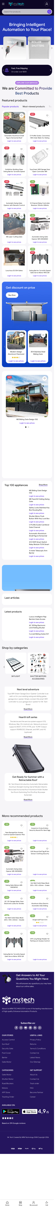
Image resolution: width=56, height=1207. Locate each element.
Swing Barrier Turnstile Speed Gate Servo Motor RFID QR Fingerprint (40, 273)
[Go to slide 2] (28, 427)
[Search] (49, 12)
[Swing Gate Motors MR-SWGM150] (14, 881)
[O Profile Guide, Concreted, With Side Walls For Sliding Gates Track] (40, 123)
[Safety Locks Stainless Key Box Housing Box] (16, 509)
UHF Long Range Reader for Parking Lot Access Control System (40, 941)
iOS (44, 721)
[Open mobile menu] (3, 3)
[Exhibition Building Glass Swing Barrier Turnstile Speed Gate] (14, 156)
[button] (51, 48)
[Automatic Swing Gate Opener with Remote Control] (14, 190)
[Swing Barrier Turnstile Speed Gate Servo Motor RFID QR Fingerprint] (40, 258)
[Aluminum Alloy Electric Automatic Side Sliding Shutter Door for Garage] (40, 898)
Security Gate (7, 1048)
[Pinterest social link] (30, 1028)
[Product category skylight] (15, 666)
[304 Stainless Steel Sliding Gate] (38, 340)
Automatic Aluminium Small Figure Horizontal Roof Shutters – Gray (38, 535)
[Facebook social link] (16, 1028)
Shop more (43, 485)
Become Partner (36, 1092)
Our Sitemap (35, 1062)
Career (33, 1097)
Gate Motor (6, 1062)
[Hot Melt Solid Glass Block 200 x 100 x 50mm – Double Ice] (14, 914)
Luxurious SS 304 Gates (14, 270)
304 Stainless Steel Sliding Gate (38, 353)
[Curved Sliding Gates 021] (16, 635)
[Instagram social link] (21, 1028)
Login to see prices (36, 622)
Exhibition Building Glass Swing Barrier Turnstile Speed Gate (14, 171)
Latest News (35, 1057)
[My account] (47, 3)
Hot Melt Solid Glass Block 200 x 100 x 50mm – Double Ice (14, 920)
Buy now (12, 295)
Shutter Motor (7, 1079)
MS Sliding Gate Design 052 (27, 419)
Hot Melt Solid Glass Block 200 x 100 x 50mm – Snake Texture (39, 885)
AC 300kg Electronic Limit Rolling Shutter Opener (37, 627)
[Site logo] (16, 4)
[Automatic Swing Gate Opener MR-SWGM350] (40, 224)
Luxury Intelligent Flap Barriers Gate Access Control (37, 619)
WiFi (37, 729)
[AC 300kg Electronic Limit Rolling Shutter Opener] (16, 627)
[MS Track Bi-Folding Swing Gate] (16, 500)
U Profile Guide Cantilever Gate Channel (39, 526)
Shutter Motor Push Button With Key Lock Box (39, 517)
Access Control (8, 1040)
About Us (33, 1074)
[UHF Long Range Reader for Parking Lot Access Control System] (40, 933)
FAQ (31, 1088)
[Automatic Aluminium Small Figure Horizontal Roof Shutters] (14, 123)
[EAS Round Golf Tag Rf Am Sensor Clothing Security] (40, 847)
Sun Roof (5, 1044)
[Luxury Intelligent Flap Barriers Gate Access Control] (16, 618)
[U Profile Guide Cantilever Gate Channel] (16, 526)
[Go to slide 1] (25, 427)
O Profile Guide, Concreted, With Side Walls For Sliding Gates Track (40, 138)
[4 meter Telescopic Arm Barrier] (16, 552)
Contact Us (34, 1053)
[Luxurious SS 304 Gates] (14, 258)
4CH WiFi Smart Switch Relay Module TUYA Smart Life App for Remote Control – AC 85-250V (39, 545)
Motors (5, 1088)
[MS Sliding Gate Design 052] (27, 396)
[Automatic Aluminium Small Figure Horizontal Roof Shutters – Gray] (16, 535)
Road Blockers (7, 1083)
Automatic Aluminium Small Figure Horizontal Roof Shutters (14, 138)
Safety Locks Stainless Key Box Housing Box (39, 509)
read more (28, 709)
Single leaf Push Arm (40, 920)
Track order (34, 1083)
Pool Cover (6, 1053)
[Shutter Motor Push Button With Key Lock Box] (16, 519)
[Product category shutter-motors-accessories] (38, 667)
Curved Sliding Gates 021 (39, 634)
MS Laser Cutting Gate (14, 237)
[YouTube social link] (26, 1028)
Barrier (4, 1057)
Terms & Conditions (38, 1048)
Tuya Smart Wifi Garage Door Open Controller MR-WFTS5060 (40, 171)
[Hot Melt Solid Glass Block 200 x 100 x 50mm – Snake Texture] (40, 880)
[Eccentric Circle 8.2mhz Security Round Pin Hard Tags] (40, 824)
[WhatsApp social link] (40, 1028)
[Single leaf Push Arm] (40, 915)
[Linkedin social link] (35, 1028)
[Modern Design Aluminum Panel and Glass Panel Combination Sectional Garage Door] (16, 340)
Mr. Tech (44, 702)
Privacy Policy (35, 1040)
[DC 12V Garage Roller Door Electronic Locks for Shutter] (14, 897)
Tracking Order (8, 1097)
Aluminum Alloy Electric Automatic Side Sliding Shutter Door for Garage (40, 906)
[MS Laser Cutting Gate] (14, 224)
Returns (33, 1044)
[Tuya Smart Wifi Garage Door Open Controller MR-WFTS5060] (40, 156)
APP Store (6, 1092)
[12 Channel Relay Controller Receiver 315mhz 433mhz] (40, 190)
